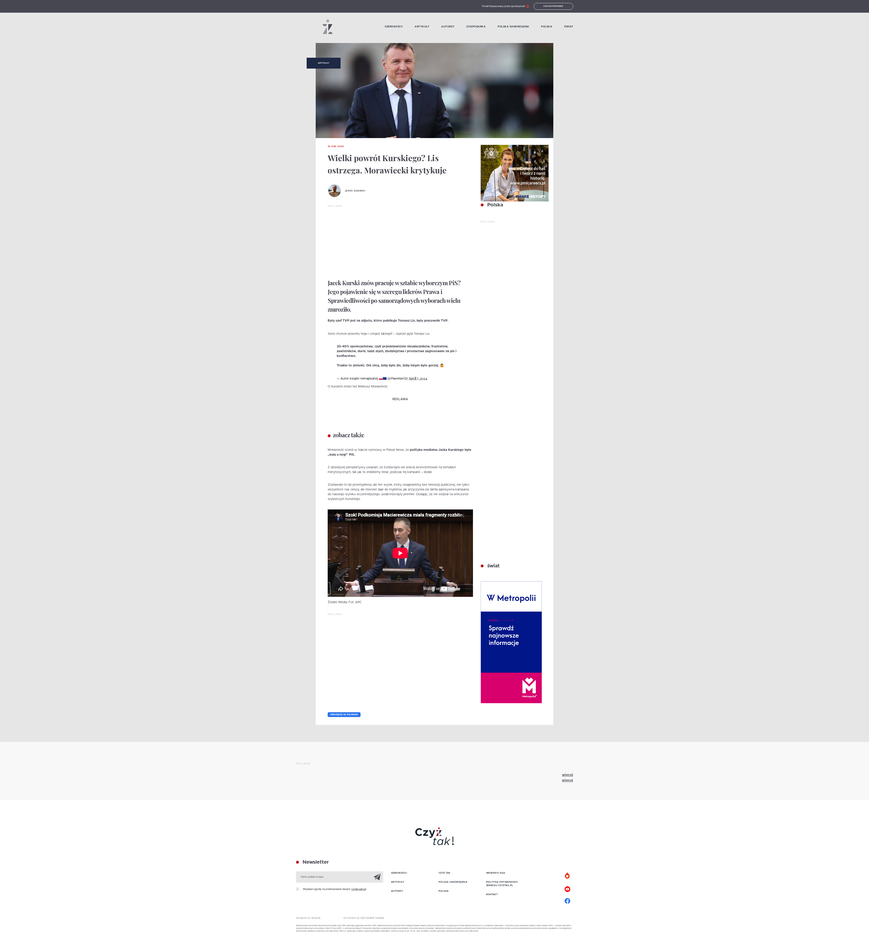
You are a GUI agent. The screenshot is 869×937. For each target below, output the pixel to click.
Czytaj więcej (358, 889)
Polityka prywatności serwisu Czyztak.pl (502, 884)
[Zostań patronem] (567, 875)
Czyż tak (445, 873)
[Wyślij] (377, 876)
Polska (546, 26)
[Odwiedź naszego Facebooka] (567, 900)
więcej (567, 775)
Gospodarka (476, 26)
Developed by (352, 918)
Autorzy (448, 26)
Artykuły (422, 26)
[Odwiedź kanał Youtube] (567, 888)
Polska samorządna (513, 26)
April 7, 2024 (418, 378)
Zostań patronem (553, 6)
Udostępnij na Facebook (344, 714)
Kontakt (492, 894)
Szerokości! (394, 26)
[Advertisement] (400, 241)
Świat (568, 26)
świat (493, 566)
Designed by (303, 918)
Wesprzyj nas (495, 873)
